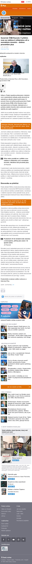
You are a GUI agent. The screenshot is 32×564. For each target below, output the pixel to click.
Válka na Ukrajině (6, 509)
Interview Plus (5, 49)
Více (22, 18)
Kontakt (19, 518)
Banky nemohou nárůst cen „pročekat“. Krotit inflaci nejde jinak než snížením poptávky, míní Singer (19, 335)
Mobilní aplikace (6, 530)
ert (13, 284)
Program (14, 8)
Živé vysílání (5, 313)
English (26, 559)
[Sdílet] (4, 91)
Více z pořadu (6, 392)
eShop (3, 516)
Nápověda (20, 511)
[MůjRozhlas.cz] (3, 56)
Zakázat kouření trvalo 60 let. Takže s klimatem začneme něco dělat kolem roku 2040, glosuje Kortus (19, 418)
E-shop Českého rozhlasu (10, 427)
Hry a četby (5, 306)
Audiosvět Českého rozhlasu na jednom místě (13, 320)
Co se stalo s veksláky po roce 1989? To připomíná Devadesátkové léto (19, 377)
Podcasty (4, 528)
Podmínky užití (19, 559)
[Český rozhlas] (6, 2)
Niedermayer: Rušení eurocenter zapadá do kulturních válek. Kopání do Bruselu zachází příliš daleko (19, 403)
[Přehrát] (3, 86)
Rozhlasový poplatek (23, 520)
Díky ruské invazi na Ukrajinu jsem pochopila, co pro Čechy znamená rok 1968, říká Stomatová (19, 396)
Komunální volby (6, 511)
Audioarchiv (22, 8)
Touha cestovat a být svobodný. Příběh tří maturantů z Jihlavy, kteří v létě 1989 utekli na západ (19, 347)
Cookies (3, 559)
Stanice (3, 513)
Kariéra (19, 516)
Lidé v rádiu (20, 513)
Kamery (29, 8)
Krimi (14, 306)
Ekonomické (5, 18)
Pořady (13, 309)
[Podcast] (1, 91)
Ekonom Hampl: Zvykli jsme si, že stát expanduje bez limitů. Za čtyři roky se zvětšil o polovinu (13, 202)
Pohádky (4, 309)
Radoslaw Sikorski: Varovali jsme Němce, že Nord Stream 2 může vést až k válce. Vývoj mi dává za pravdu (15, 126)
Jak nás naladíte (21, 509)
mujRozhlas (4, 301)
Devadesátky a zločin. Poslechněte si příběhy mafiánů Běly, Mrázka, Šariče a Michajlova (19, 370)
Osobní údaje (10, 559)
